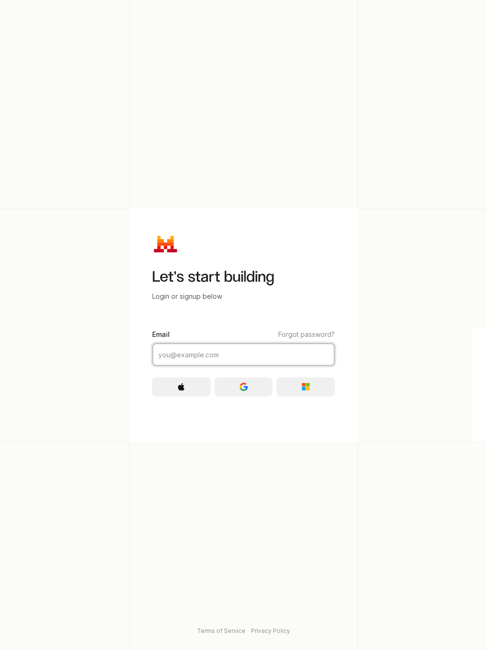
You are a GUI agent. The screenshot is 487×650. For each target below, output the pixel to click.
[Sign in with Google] (243, 386)
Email (243, 334)
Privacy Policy (270, 630)
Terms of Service (221, 630)
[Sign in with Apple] (181, 386)
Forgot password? (306, 334)
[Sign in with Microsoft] (305, 386)
